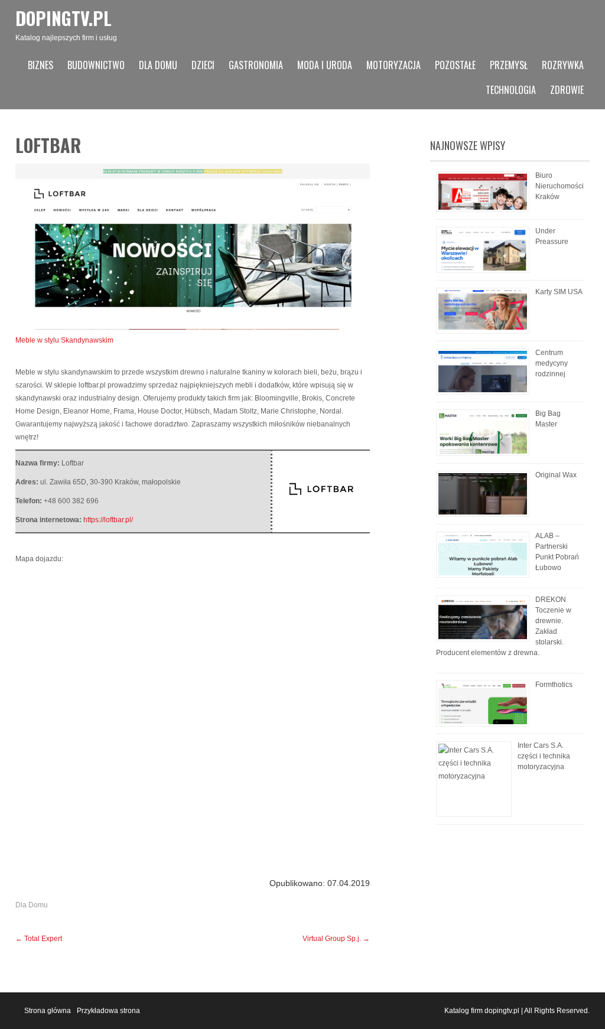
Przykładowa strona (108, 1011)
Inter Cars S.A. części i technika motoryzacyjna (544, 756)
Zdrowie (567, 90)
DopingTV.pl (63, 18)
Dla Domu (158, 65)
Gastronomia (256, 65)
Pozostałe (455, 65)
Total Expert (38, 938)
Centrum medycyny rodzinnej (551, 363)
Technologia (511, 90)
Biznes (40, 65)
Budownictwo (96, 65)
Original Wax (556, 475)
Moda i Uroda (324, 65)
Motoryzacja (393, 65)
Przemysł (509, 65)
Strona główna (47, 1011)
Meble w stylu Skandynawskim (64, 340)
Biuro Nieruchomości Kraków (559, 186)
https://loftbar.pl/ (108, 520)
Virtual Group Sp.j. (336, 938)
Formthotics (554, 684)
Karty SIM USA (559, 292)
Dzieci (202, 65)
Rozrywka (563, 65)
